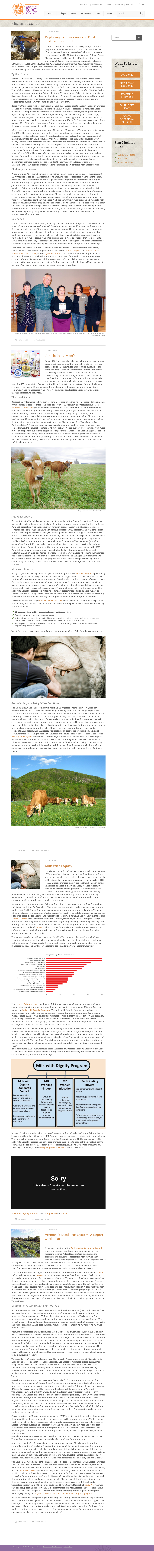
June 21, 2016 (52, 1229)
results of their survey (26, 1004)
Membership (97, 4)
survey (40, 927)
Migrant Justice (28, 253)
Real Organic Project (21, 736)
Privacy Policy (68, 1547)
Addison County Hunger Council (86, 1248)
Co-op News (131, 4)
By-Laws (122, 158)
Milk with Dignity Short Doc (25, 1213)
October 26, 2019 (53, 31)
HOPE (102, 1272)
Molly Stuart (51, 1213)
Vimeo (63, 1213)
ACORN (40, 1275)
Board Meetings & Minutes (127, 119)
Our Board (119, 4)
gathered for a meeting (22, 407)
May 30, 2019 (52, 350)
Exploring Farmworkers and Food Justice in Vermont (70, 39)
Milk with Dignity (84, 573)
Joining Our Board (127, 106)
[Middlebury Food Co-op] (25, 9)
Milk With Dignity (58, 866)
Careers (109, 4)
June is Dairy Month (60, 356)
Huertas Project (72, 250)
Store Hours (84, 4)
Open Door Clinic (53, 253)
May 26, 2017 (52, 860)
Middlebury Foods (28, 1470)
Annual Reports (126, 154)
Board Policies (125, 162)
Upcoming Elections (127, 95)
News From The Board (127, 84)
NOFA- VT (89, 1485)
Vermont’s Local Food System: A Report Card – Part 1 (74, 1237)
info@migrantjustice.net (52, 1147)
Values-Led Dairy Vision (51, 600)
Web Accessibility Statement (52, 1547)
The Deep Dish (40, 340)
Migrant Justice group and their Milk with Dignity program (63, 1493)
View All (46, 850)
